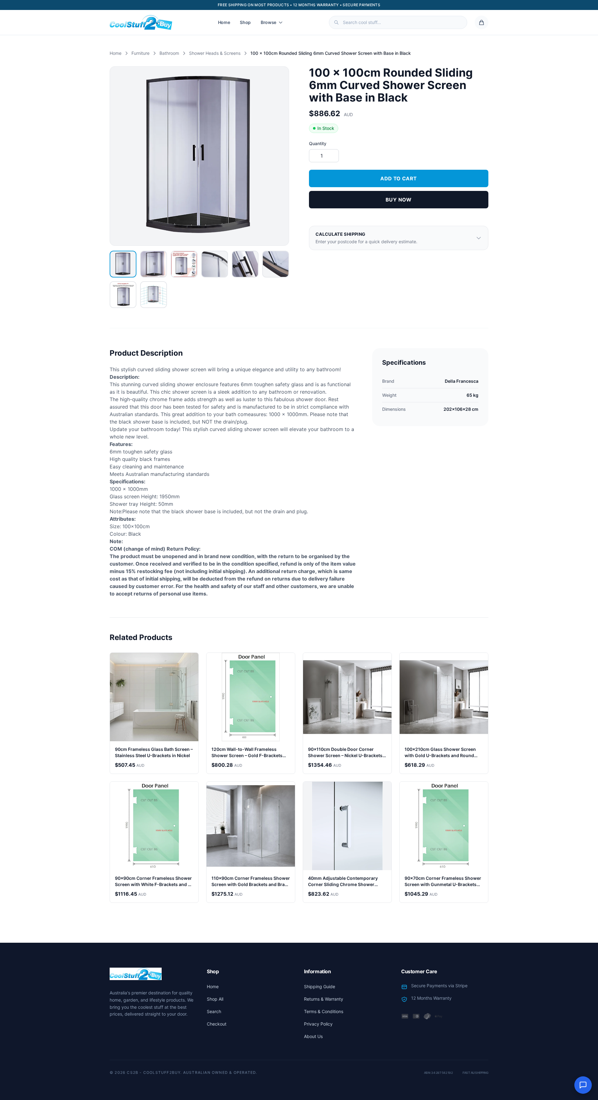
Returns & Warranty (323, 999)
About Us (313, 1036)
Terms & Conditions (323, 1011)
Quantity (317, 143)
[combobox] (398, 22)
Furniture (140, 53)
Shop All (215, 999)
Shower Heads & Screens (214, 53)
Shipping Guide (319, 986)
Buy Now (399, 200)
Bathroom (169, 53)
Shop (245, 22)
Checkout (216, 1024)
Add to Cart (398, 178)
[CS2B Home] (141, 22)
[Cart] (481, 22)
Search (214, 1011)
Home (224, 22)
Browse (268, 22)
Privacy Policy (318, 1024)
